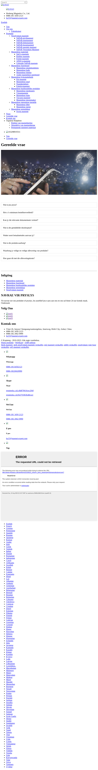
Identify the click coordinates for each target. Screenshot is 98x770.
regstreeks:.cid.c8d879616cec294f (20, 391)
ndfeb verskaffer (70, 345)
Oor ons (9, 29)
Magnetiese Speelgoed (20, 66)
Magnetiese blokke (24, 72)
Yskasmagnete (22, 93)
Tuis (8, 27)
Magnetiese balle (23, 70)
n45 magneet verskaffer (19, 347)
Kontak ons (10, 118)
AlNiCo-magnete (23, 61)
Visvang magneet (23, 98)
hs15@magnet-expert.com (16, 18)
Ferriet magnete (22, 59)
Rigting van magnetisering (21, 123)
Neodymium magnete (20, 36)
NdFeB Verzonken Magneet (27, 50)
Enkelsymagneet (23, 86)
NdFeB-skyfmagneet (24, 38)
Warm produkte (7, 343)
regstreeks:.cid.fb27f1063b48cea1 (19, 395)
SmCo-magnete (22, 54)
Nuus (8, 114)
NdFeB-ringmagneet (24, 40)
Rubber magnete (23, 56)
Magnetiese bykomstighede (22, 77)
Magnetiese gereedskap (20, 109)
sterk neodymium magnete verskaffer (28, 345)
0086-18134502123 (14, 367)
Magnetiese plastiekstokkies (27, 68)
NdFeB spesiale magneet (26, 47)
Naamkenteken (22, 84)
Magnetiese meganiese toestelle (23, 102)
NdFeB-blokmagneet (24, 43)
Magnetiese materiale (19, 52)
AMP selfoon (30, 343)
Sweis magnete (22, 111)
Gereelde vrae (11, 116)
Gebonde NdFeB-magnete (27, 63)
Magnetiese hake (23, 95)
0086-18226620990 (14, 371)
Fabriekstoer (16, 31)
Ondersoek (5, 303)
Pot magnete (21, 79)
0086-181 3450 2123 (14, 414)
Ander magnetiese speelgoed (27, 75)
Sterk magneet (7, 345)
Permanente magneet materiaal (23, 127)
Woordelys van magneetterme (23, 125)
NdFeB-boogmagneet (25, 45)
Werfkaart (19, 343)
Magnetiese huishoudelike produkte (25, 88)
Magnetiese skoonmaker (26, 100)
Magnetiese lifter (23, 105)
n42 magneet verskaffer (53, 345)
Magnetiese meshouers (25, 91)
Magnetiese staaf (23, 82)
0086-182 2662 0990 (14, 419)
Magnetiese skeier (23, 107)
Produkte (9, 33)
